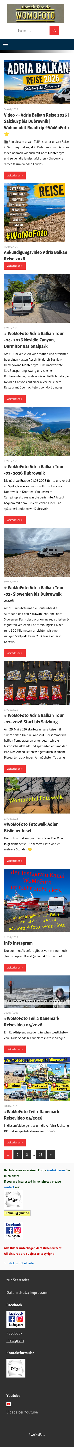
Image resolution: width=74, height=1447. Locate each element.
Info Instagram (18, 943)
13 (40, 1154)
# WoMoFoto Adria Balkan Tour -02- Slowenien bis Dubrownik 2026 (34, 594)
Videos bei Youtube (22, 1412)
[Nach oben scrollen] (68, 1441)
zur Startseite (17, 1279)
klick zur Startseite (21, 1263)
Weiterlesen (13, 175)
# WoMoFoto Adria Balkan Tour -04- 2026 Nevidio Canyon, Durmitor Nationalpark (34, 340)
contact (9, 1187)
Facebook (14, 1333)
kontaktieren (56, 1170)
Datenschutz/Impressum (27, 1292)
